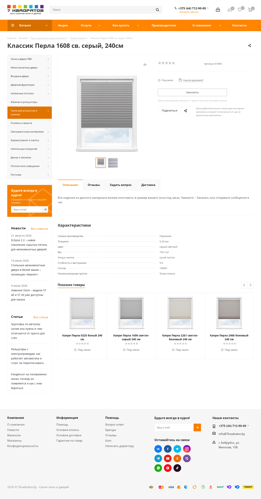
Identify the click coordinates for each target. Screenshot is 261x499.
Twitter (177, 449)
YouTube (168, 458)
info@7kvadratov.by (232, 434)
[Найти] (157, 10)
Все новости (39, 228)
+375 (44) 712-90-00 (192, 8)
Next (250, 285)
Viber (187, 458)
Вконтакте (158, 449)
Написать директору (119, 446)
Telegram (158, 458)
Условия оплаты (67, 430)
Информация (67, 418)
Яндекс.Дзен (168, 468)
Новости (13, 430)
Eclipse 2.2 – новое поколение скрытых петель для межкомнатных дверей (29, 244)
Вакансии (14, 435)
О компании (16, 424)
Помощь (62, 424)
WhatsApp (158, 468)
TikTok (177, 468)
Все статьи (40, 317)
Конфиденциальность (22, 446)
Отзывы (111, 435)
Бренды (110, 430)
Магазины (14, 440)
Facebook (168, 449)
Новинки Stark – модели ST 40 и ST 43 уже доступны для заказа (28, 294)
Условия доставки (69, 435)
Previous (244, 285)
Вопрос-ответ (114, 424)
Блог (108, 440)
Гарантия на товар (69, 440)
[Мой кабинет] (218, 9)
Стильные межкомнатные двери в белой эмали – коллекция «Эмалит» (28, 269)
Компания (15, 418)
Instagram (187, 449)
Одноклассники (177, 458)
